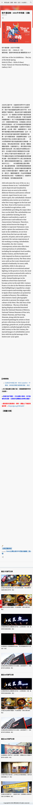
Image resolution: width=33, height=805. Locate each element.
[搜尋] (31, 2)
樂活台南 (16, 803)
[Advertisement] (16, 84)
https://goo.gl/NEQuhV (16, 406)
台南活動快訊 (7, 548)
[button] (3, 18)
